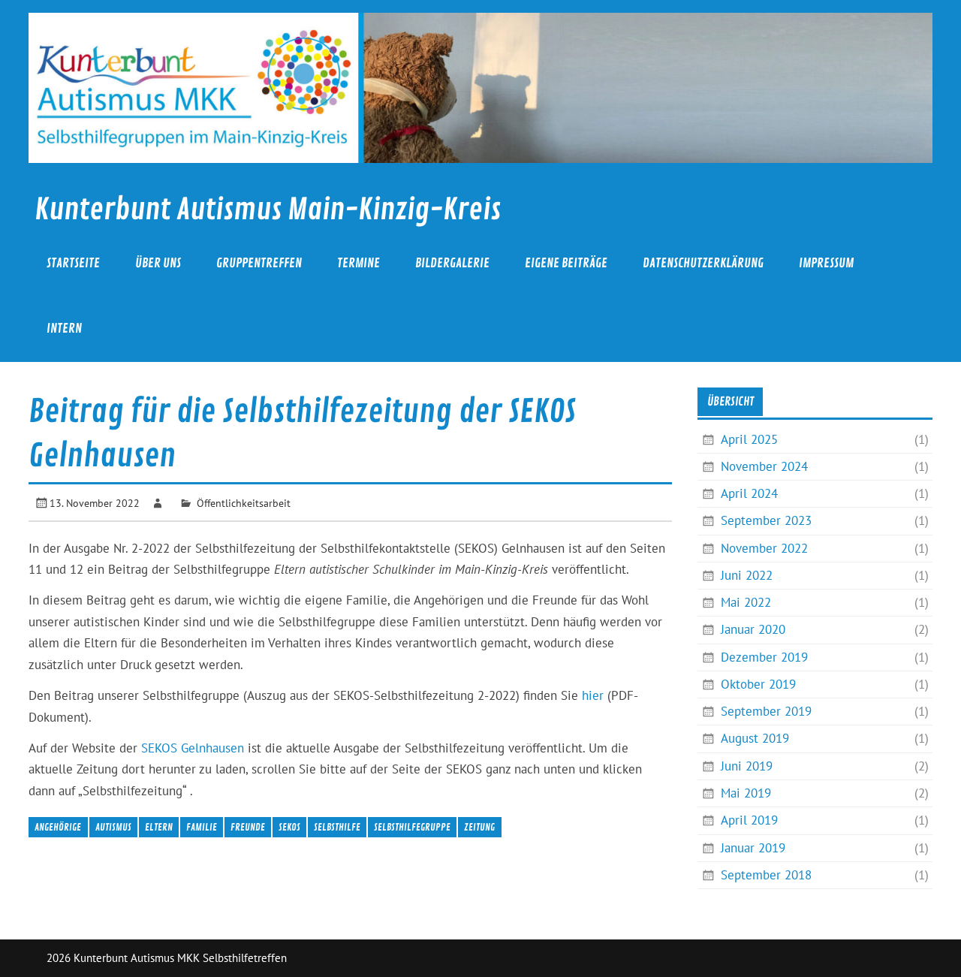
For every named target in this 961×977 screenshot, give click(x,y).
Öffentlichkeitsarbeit (244, 503)
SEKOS (289, 827)
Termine (358, 263)
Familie (201, 827)
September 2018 (766, 875)
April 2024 (749, 493)
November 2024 (764, 466)
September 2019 (766, 711)
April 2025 (749, 439)
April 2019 (749, 820)
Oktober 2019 (758, 684)
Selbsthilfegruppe (412, 827)
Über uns (158, 263)
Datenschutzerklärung (703, 263)
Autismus (113, 827)
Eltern (159, 827)
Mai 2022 (746, 602)
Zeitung (479, 827)
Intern (64, 328)
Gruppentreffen (259, 263)
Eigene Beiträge (566, 263)
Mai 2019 (746, 793)
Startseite (73, 263)
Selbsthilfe (337, 827)
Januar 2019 (753, 848)
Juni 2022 (747, 575)
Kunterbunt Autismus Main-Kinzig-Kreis (268, 209)
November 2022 (764, 548)
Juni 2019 (747, 766)
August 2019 (755, 738)
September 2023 (766, 520)
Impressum (826, 263)
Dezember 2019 (764, 657)
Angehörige (58, 827)
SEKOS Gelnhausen (192, 748)
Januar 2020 (753, 629)
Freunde (247, 827)
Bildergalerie (452, 263)
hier (593, 695)
